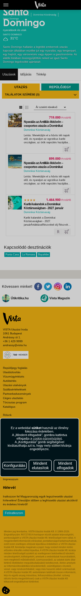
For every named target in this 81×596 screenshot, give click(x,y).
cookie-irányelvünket (47, 438)
